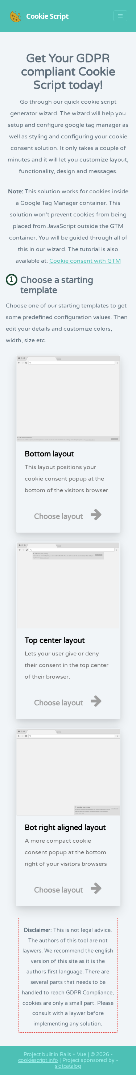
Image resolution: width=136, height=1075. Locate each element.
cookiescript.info (38, 1060)
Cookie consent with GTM (85, 261)
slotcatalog (68, 1066)
